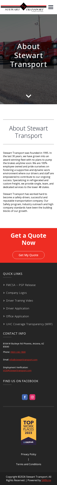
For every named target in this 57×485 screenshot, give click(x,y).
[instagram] (32, 397)
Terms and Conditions (28, 464)
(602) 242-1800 (18, 351)
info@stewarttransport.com (23, 359)
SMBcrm (46, 480)
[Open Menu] (50, 7)
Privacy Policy (28, 454)
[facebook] (25, 397)
